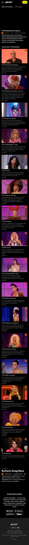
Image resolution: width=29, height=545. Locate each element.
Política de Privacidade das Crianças (15, 531)
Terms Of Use (11, 530)
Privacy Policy (18, 530)
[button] (2, 2)
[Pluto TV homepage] (14, 524)
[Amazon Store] (10, 514)
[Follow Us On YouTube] (18, 528)
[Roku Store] (19, 514)
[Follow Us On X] (10, 528)
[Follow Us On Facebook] (13, 528)
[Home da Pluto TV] (9, 2)
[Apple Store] (10, 511)
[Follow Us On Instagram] (16, 528)
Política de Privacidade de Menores (15, 533)
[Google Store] (18, 511)
